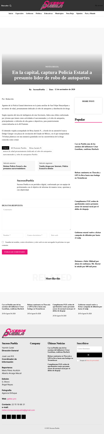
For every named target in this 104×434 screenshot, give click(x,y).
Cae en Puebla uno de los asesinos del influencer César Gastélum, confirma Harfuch (87, 146)
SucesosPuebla (39, 90)
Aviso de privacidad (92, 360)
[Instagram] (9, 417)
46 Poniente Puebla (18, 148)
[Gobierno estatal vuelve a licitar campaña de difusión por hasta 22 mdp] (88, 221)
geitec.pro (11, 399)
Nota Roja (52, 67)
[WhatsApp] (18, 194)
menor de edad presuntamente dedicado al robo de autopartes (27, 151)
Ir (88, 355)
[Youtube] (24, 417)
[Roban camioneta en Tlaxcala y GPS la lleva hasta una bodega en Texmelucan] (88, 161)
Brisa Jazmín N (35, 148)
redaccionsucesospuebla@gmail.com (18, 410)
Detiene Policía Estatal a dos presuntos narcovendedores (14, 167)
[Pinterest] (92, 107)
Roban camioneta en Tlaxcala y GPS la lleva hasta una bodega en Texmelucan (87, 175)
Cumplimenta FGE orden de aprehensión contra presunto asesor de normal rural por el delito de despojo (64, 308)
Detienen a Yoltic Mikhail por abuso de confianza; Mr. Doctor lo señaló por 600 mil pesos (88, 264)
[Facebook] (79, 107)
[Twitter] (85, 107)
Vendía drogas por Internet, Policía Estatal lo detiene (53, 167)
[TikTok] (14, 417)
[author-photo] (9, 311)
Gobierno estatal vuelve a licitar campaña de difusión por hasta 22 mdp (88, 235)
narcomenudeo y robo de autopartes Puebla (20, 154)
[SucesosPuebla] (8, 187)
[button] (6, 5)
